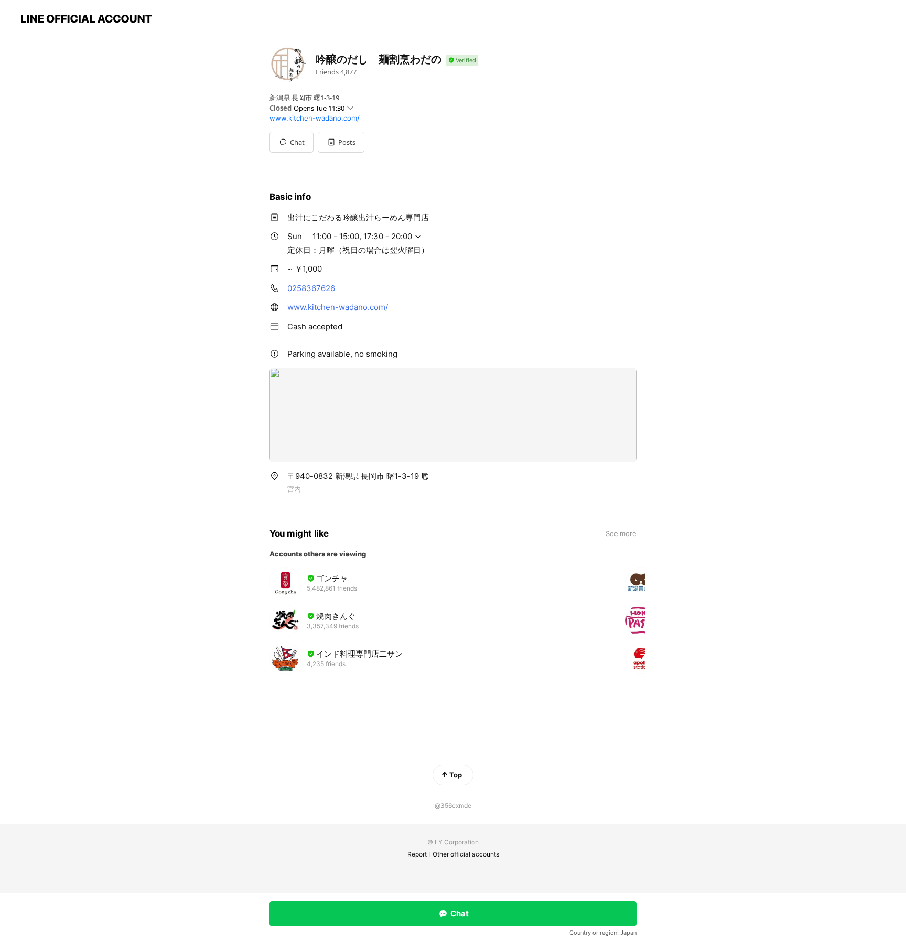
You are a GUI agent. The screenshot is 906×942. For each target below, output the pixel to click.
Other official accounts (466, 854)
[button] (341, 142)
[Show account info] (462, 61)
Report (417, 854)
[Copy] (425, 476)
